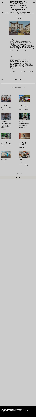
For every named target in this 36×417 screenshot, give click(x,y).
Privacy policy (4, 411)
